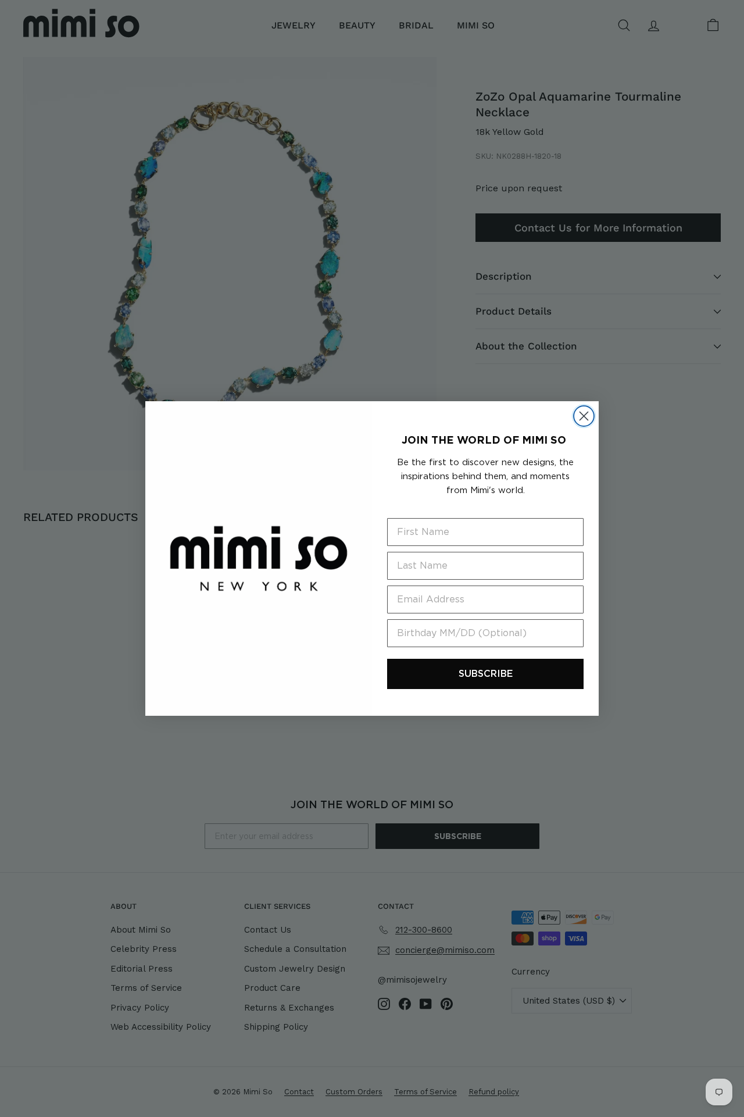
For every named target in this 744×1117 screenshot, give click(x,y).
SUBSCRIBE (486, 673)
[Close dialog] (584, 416)
